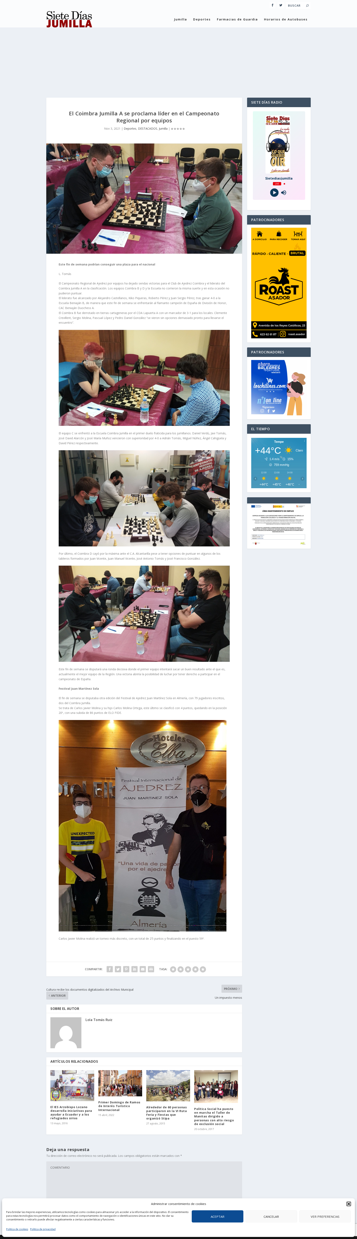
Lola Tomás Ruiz (99, 1019)
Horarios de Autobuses (286, 19)
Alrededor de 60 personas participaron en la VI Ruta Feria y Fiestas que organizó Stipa (166, 1113)
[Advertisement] (178, 58)
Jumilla (180, 19)
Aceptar (217, 1216)
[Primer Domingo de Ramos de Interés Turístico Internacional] (120, 1083)
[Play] (274, 192)
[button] (349, 1204)
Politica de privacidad (43, 1229)
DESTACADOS (147, 128)
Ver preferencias (325, 1216)
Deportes (202, 19)
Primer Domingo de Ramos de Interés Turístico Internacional (119, 1106)
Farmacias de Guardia (237, 19)
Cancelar (271, 1216)
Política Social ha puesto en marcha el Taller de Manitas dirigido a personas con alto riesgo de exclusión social (214, 1116)
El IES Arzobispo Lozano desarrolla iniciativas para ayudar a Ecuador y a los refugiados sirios (71, 1112)
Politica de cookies (17, 1229)
